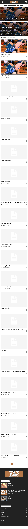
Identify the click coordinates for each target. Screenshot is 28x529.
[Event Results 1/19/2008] (14, 426)
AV (1, 19)
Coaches (2, 510)
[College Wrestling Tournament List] (14, 321)
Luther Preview (18, 27)
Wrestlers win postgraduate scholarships (14, 202)
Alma (18, 5)
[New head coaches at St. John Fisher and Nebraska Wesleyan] (4, 492)
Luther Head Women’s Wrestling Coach (14, 18)
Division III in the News (8, 97)
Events (2, 514)
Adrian (6, 5)
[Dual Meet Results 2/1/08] (14, 405)
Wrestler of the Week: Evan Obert (6, 34)
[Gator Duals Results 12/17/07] (14, 447)
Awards (2, 518)
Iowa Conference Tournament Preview (13, 371)
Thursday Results (6, 245)
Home (8, 37)
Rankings (2, 512)
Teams (11, 37)
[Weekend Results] (14, 215)
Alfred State (14, 5)
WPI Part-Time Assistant (14, 483)
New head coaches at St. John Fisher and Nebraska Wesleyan (17, 491)
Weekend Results (6, 224)
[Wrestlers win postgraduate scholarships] (14, 194)
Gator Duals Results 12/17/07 (10, 456)
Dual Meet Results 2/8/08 (9, 392)
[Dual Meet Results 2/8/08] (14, 384)
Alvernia (21, 5)
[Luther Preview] (14, 46)
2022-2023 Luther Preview (6, 27)
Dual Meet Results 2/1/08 (9, 413)
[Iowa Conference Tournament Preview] (14, 363)
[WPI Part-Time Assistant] (4, 485)
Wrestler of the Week (5, 516)
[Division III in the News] (14, 88)
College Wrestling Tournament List (12, 329)
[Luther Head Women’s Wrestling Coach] (14, 14)
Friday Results (5, 118)
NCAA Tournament (4, 508)
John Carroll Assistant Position (15, 497)
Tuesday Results (6, 139)
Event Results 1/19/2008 (8, 435)
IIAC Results (4, 350)
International (3, 520)
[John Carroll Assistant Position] (4, 498)
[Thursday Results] (14, 236)
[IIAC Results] (14, 342)
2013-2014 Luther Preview (20, 34)
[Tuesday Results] (14, 131)
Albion (9, 5)
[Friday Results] (14, 109)
